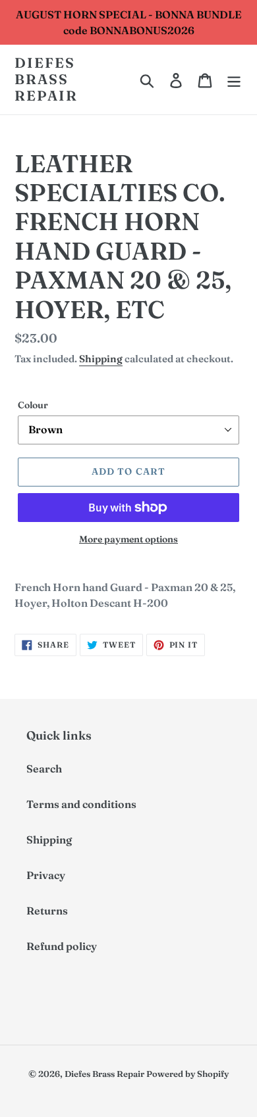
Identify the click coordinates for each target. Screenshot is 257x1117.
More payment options (128, 539)
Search (44, 768)
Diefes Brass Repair (46, 79)
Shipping (101, 358)
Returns (47, 910)
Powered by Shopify (187, 1073)
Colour (33, 405)
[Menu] (233, 79)
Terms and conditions (81, 804)
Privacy (45, 875)
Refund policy (61, 946)
